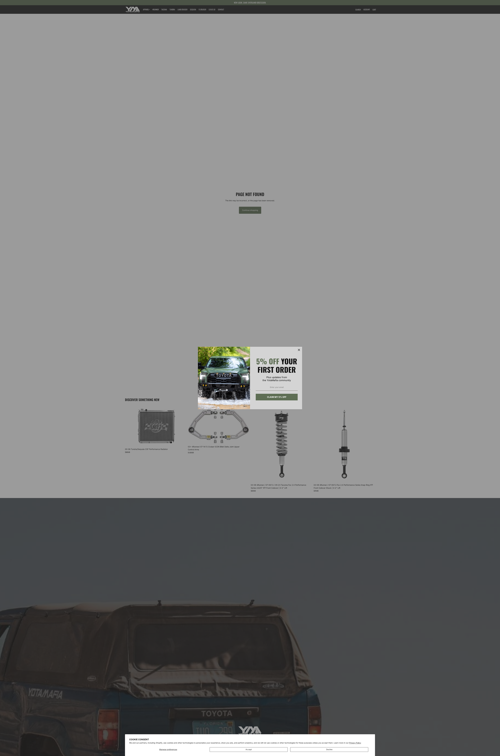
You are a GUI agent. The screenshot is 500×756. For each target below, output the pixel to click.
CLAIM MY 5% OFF (276, 397)
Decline (329, 749)
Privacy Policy (355, 743)
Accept (249, 749)
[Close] (299, 350)
